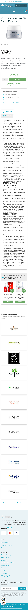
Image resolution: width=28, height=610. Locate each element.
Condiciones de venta (11, 606)
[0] (25, 11)
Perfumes (3, 570)
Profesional (4, 573)
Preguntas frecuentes (6, 545)
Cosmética (3, 560)
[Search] (24, 5)
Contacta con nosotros (18, 1)
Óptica (2, 568)
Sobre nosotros (5, 542)
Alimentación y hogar (6, 555)
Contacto (3, 548)
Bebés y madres (5, 557)
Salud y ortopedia (5, 576)
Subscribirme (22, 588)
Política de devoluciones (6, 608)
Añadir (18, 79)
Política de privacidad (17, 608)
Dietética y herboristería (7, 563)
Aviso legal (3, 606)
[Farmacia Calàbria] (7, 5)
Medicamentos (5, 565)
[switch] (3, 604)
